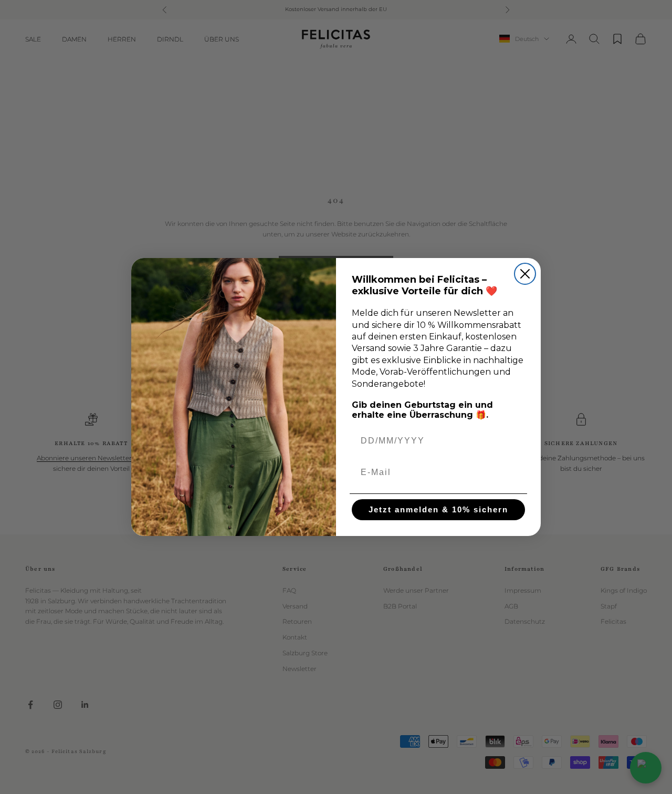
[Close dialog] (525, 273)
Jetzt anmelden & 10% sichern (438, 509)
